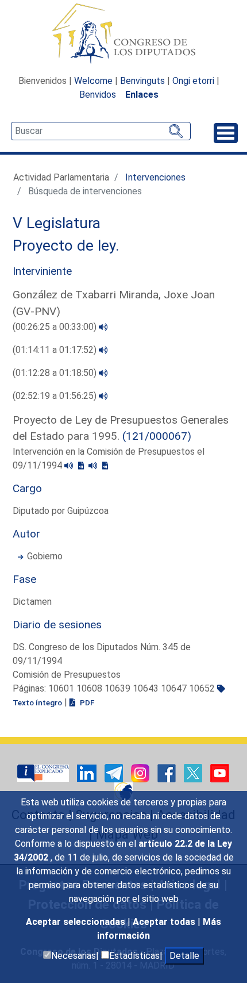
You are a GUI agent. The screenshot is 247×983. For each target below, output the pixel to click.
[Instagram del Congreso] (141, 772)
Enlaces (142, 94)
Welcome (93, 80)
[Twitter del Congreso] (194, 772)
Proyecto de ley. (66, 245)
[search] (101, 131)
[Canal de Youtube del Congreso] (219, 772)
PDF (86, 702)
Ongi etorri (193, 80)
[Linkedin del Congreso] (88, 772)
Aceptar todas (165, 921)
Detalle (184, 955)
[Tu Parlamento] (44, 772)
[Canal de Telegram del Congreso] (115, 772)
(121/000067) (156, 436)
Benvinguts (142, 80)
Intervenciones (155, 177)
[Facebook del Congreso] (168, 772)
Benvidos (97, 94)
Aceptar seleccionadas (77, 921)
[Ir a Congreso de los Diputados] (123, 33)
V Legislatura (57, 223)
